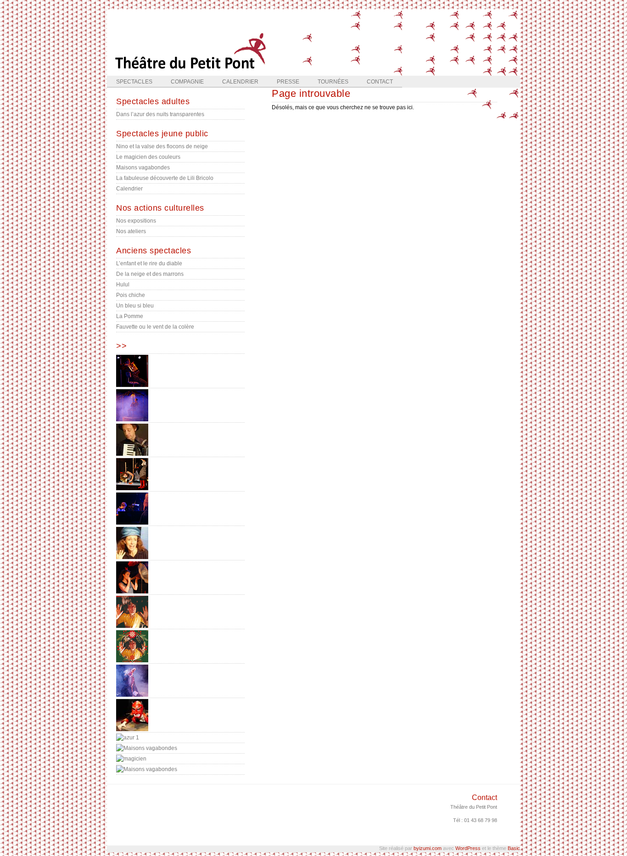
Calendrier (240, 81)
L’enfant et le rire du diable (149, 263)
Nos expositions (136, 221)
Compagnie (187, 81)
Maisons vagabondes (143, 167)
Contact (380, 81)
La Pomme (129, 316)
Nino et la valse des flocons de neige (162, 146)
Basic (514, 848)
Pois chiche (130, 295)
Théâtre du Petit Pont (473, 807)
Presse (288, 81)
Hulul (122, 284)
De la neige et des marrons (150, 274)
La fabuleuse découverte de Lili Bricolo (164, 178)
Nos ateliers (131, 231)
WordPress (468, 848)
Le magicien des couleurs (148, 157)
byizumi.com (428, 848)
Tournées (333, 81)
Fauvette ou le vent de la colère (155, 327)
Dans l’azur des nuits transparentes (160, 114)
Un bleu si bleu (135, 305)
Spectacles (134, 81)
